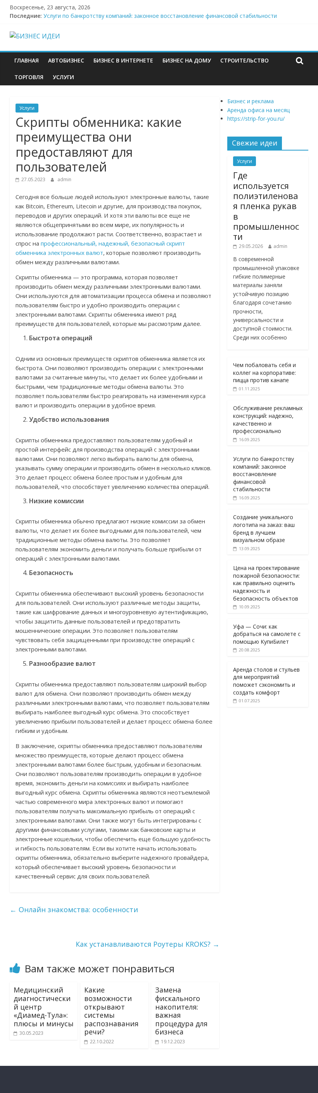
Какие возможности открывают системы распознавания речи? (111, 1010)
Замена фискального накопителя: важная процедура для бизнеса (181, 1010)
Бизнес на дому (186, 60)
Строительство (244, 60)
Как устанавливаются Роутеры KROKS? (147, 944)
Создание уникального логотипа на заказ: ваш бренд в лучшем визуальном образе (264, 528)
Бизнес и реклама (250, 101)
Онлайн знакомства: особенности (74, 909)
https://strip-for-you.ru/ (256, 118)
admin (64, 179)
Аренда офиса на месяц (258, 110)
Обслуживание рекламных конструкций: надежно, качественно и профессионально (267, 419)
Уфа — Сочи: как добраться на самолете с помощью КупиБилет (267, 634)
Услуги (63, 77)
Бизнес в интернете (123, 60)
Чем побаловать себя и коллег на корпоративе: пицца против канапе (264, 372)
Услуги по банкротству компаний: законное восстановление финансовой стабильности (160, 15)
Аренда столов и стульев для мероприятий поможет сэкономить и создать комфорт (266, 681)
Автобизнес (66, 60)
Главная (26, 60)
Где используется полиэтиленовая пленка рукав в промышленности (266, 205)
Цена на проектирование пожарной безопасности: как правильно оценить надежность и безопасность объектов (266, 583)
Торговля (28, 77)
